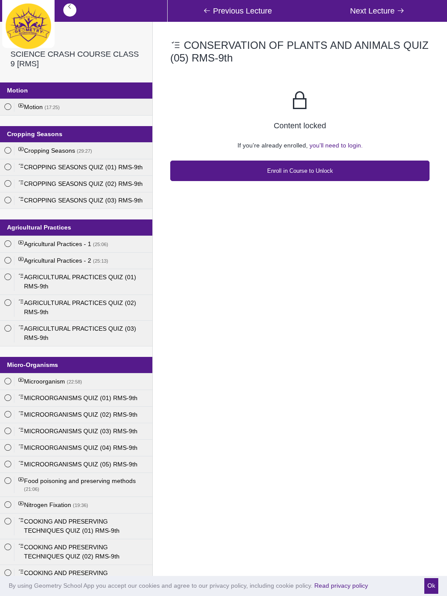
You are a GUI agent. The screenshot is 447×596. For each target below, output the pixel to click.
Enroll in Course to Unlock (300, 171)
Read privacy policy (341, 585)
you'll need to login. (336, 145)
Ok (431, 585)
